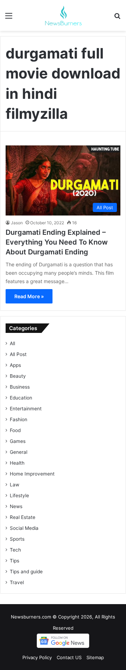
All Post (18, 354)
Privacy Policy (37, 657)
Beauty (18, 376)
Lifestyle (19, 495)
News (16, 506)
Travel (17, 582)
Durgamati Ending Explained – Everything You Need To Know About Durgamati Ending (57, 242)
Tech (15, 550)
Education (21, 398)
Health (17, 463)
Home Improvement (32, 474)
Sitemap (95, 657)
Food (15, 430)
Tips (14, 560)
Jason (17, 222)
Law (14, 484)
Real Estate (22, 517)
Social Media (24, 528)
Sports (17, 539)
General (18, 452)
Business (20, 387)
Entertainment (26, 408)
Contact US (69, 657)
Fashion (18, 419)
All (12, 343)
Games (18, 441)
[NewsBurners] (63, 15)
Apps (15, 365)
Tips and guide (26, 571)
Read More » (29, 296)
